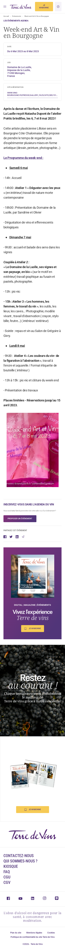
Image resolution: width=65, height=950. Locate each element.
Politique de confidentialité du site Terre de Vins (33, 937)
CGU (6, 877)
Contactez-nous (18, 855)
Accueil (6, 16)
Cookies (51, 933)
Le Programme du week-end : (23, 158)
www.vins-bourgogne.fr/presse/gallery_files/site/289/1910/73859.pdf (32, 94)
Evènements (16, 16)
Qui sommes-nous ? (20, 861)
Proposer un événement (20, 518)
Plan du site (15, 933)
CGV (6, 882)
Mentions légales (34, 933)
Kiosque (10, 866)
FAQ (6, 872)
